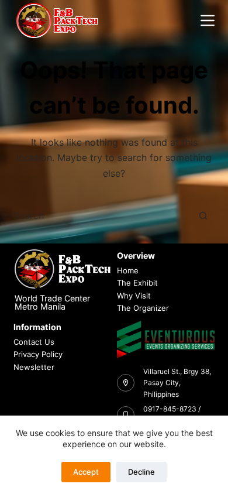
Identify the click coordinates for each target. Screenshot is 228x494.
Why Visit (134, 295)
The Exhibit (137, 282)
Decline (141, 471)
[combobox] (102, 215)
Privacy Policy (38, 354)
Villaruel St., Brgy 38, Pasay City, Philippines (177, 383)
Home (128, 270)
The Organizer (143, 308)
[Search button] (203, 215)
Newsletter (33, 367)
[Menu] (208, 20)
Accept (86, 471)
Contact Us (33, 342)
